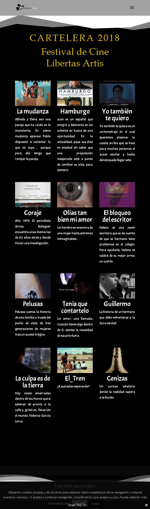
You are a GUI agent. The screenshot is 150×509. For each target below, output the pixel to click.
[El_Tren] (75, 372)
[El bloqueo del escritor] (117, 206)
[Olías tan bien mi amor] (75, 206)
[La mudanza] (33, 105)
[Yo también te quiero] (117, 105)
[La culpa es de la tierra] (33, 372)
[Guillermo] (117, 297)
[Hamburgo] (75, 105)
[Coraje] (33, 206)
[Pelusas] (33, 297)
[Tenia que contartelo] (75, 297)
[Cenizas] (117, 372)
